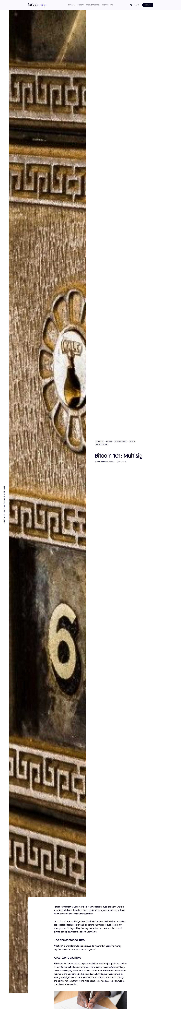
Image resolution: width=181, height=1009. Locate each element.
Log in (137, 5)
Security (80, 5)
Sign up (148, 5)
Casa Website (107, 5)
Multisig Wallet (102, 444)
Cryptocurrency (121, 441)
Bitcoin (71, 5)
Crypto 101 (99, 441)
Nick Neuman (102, 461)
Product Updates (93, 5)
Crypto (132, 441)
